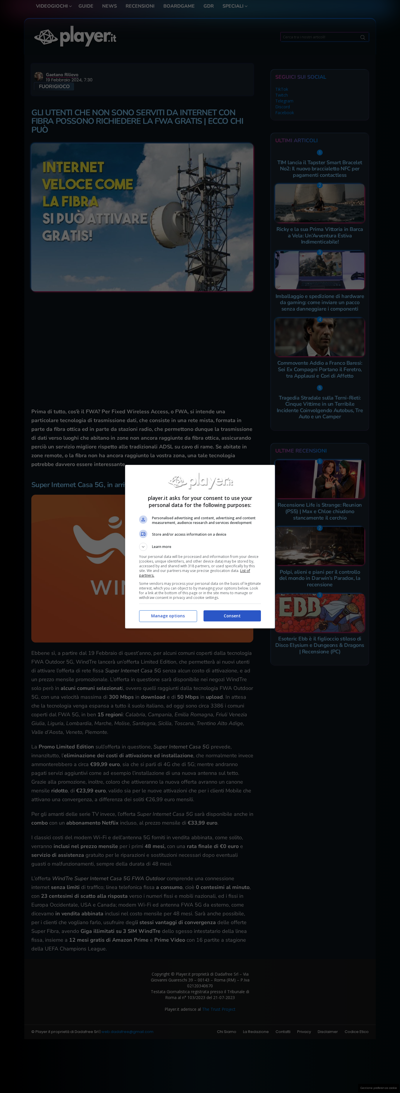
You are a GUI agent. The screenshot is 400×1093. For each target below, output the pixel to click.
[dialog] (200, 546)
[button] (200, 547)
